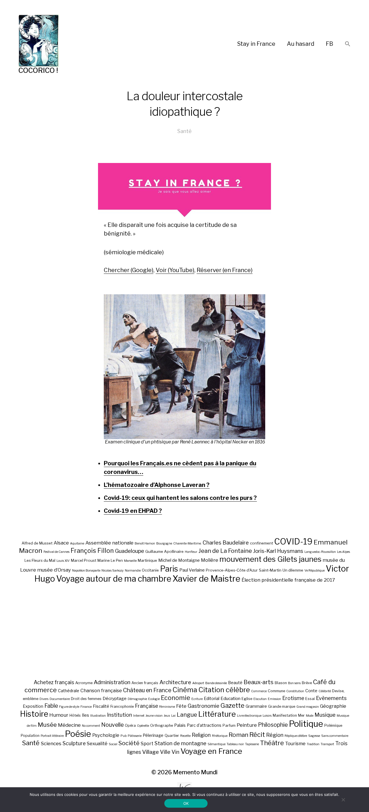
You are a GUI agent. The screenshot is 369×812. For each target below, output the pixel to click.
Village (150, 752)
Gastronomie (203, 706)
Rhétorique (219, 736)
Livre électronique (249, 716)
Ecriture (197, 699)
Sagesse (314, 736)
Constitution (295, 691)
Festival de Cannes (56, 552)
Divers (43, 699)
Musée (47, 724)
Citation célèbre (224, 690)
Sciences (51, 743)
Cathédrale (68, 690)
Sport (147, 743)
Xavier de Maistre (206, 579)
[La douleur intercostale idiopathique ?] (184, 366)
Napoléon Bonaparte (86, 570)
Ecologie (154, 699)
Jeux (167, 716)
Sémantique (216, 744)
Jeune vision (154, 716)
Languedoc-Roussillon (320, 552)
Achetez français (54, 682)
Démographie (137, 699)
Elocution (260, 699)
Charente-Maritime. (187, 543)
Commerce (259, 691)
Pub (124, 736)
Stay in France (256, 44)
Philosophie (273, 724)
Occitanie (150, 570)
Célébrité (325, 691)
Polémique (333, 725)
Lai (173, 716)
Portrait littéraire (52, 736)
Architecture (175, 682)
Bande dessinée (216, 683)
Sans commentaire (334, 736)
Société (129, 743)
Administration (112, 682)
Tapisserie (252, 744)
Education (230, 698)
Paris (169, 569)
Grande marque (281, 706)
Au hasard (300, 44)
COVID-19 (293, 541)
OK (186, 803)
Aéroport (198, 683)
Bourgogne (164, 543)
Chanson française (101, 690)
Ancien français (144, 683)
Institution (119, 715)
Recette (185, 736)
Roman (238, 734)
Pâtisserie (135, 736)
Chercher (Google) (128, 270)
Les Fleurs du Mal (40, 560)
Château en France (147, 690)
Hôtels (75, 715)
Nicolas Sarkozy (112, 570)
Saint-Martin (270, 570)
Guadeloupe (129, 551)
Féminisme (167, 707)
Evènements (331, 698)
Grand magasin (307, 707)
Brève (307, 683)
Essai (310, 699)
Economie (175, 697)
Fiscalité (101, 706)
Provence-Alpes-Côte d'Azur (232, 570)
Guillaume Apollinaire (164, 551)
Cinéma (184, 690)
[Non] (343, 799)
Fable (51, 705)
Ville (165, 752)
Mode (309, 716)
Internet (138, 716)
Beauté (235, 682)
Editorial (211, 698)
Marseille (130, 561)
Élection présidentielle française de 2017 (288, 580)
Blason (281, 683)
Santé (184, 131)
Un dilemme (293, 570)
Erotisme (293, 698)
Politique (306, 724)
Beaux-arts (259, 682)
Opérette (143, 726)
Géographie (333, 706)
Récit (257, 734)
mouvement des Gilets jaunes (270, 559)
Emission (274, 699)
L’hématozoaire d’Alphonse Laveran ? (157, 484)
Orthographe (161, 725)
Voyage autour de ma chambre (113, 579)
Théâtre (272, 743)
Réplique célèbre (296, 736)
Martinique (147, 560)
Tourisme (295, 743)
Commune (276, 691)
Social (113, 744)
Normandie (133, 570)
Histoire (34, 714)
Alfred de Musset (37, 543)
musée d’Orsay (54, 570)
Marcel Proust (83, 560)
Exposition (33, 706)
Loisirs (267, 716)
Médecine (69, 725)
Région (274, 735)
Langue (187, 714)
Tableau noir (235, 744)
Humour (58, 715)
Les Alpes (343, 552)
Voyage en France (211, 751)
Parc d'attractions (204, 725)
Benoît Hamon (145, 543)
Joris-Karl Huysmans (278, 551)
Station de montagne (180, 743)
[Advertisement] (184, 631)
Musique (325, 715)
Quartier (172, 735)
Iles (85, 715)
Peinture (247, 725)
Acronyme (84, 683)
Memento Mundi (195, 772)
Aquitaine (77, 543)
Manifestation (285, 715)
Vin (175, 752)
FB (329, 44)
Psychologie (105, 735)
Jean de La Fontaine (225, 550)
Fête (181, 706)
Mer (301, 715)
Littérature (217, 713)
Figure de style (69, 707)
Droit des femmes (86, 699)
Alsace (61, 543)
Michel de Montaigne (179, 560)
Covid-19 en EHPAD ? (133, 510)
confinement (261, 543)
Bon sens (294, 683)
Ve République (314, 570)
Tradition (313, 744)
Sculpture (74, 743)
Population (30, 735)
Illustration (98, 716)
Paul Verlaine (192, 570)
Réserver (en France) (225, 270)
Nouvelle (112, 724)
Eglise (247, 699)
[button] (348, 44)
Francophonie (122, 706)
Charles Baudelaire (226, 542)
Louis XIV (63, 561)
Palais (180, 725)
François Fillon (92, 550)
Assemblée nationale (109, 543)
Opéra (130, 725)
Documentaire (60, 699)
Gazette (232, 705)
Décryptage (115, 698)
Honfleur (191, 552)
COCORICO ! (38, 70)
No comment (91, 726)
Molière (209, 560)
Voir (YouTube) (175, 270)
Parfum (229, 725)
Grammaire (256, 706)
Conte (311, 690)
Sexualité (97, 743)
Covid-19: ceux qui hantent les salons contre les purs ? (180, 497)
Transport (327, 744)
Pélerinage (153, 735)
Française (146, 706)
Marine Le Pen (110, 560)
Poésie (78, 734)
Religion (201, 735)
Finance (86, 707)
